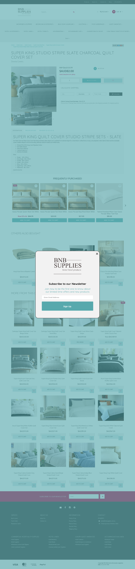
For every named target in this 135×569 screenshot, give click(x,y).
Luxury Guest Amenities (85, 537)
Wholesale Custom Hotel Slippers (20, 544)
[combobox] (56, 12)
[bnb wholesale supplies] (24, 11)
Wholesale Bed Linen (54, 544)
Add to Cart (92, 80)
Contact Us (103, 2)
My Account (104, 11)
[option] (33, 89)
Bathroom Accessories (44, 24)
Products (86, 2)
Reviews (42, 130)
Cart (118, 11)
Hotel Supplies (15, 539)
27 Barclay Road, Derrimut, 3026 (109, 523)
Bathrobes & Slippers (24, 24)
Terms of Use (72, 518)
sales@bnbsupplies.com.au (107, 521)
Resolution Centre (16, 523)
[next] (125, 205)
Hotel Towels (43, 31)
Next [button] (53, 119)
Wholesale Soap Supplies (82, 544)
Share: (115, 45)
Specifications (30, 130)
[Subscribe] (102, 496)
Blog (110, 2)
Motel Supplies (15, 542)
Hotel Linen (28, 31)
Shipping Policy (73, 529)
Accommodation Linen (114, 537)
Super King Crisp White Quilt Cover (110, 473)
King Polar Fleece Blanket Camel (24, 271)
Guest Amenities (115, 24)
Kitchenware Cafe (75, 31)
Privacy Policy (72, 521)
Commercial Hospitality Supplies (25, 537)
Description (17, 130)
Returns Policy (73, 523)
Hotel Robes (108, 542)
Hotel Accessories (12, 31)
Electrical (83, 24)
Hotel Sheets (52, 542)
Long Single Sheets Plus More (118, 31)
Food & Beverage (98, 24)
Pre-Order (80, 342)
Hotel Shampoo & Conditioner (83, 542)
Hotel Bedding (52, 539)
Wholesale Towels (109, 539)
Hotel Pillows (108, 544)
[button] (35, 185)
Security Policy (73, 526)
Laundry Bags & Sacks (95, 31)
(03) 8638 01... (118, 2)
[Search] (74, 12)
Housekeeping (58, 31)
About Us (94, 2)
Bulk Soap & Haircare (66, 24)
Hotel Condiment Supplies (18, 547)
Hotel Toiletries (79, 539)
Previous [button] (10, 119)
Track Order (14, 521)
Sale (67, 38)
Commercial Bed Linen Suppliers (57, 547)
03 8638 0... (101, 518)
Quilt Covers (108, 547)
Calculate (116, 94)
